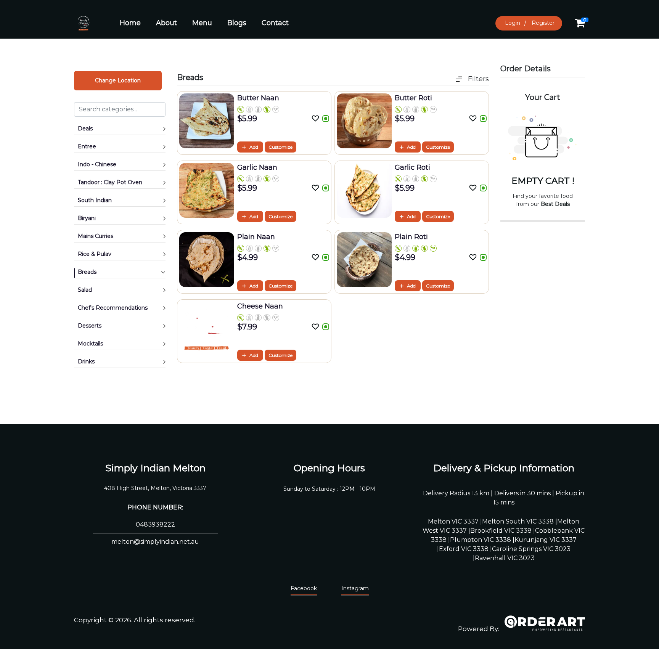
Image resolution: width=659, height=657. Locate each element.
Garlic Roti (412, 167)
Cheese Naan (260, 306)
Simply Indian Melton (155, 468)
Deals (85, 128)
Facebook (304, 588)
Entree (87, 146)
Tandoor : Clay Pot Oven (110, 182)
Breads (87, 271)
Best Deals (555, 204)
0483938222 (155, 524)
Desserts (89, 325)
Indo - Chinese (97, 164)
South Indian (95, 200)
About (166, 23)
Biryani (87, 218)
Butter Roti (413, 98)
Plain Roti (411, 237)
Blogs (236, 23)
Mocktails (90, 343)
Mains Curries (95, 236)
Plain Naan (256, 237)
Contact (275, 23)
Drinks (86, 361)
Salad (85, 289)
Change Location (118, 80)
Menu (202, 23)
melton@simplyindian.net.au (155, 541)
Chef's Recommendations (113, 307)
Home (130, 23)
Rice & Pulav (94, 254)
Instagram (355, 588)
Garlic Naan (257, 167)
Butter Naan (258, 98)
